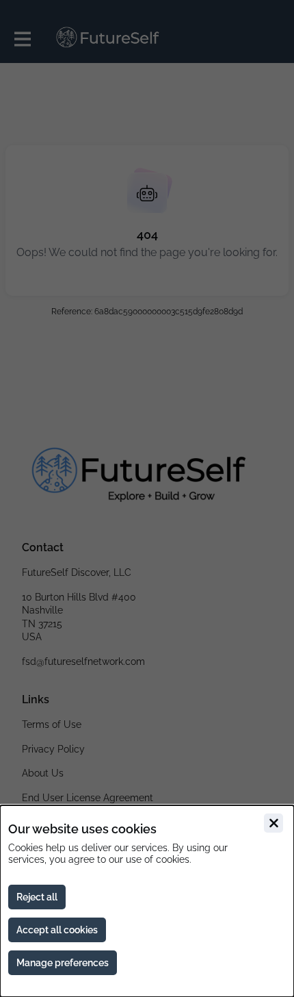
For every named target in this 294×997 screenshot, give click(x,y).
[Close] (273, 823)
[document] (147, 901)
